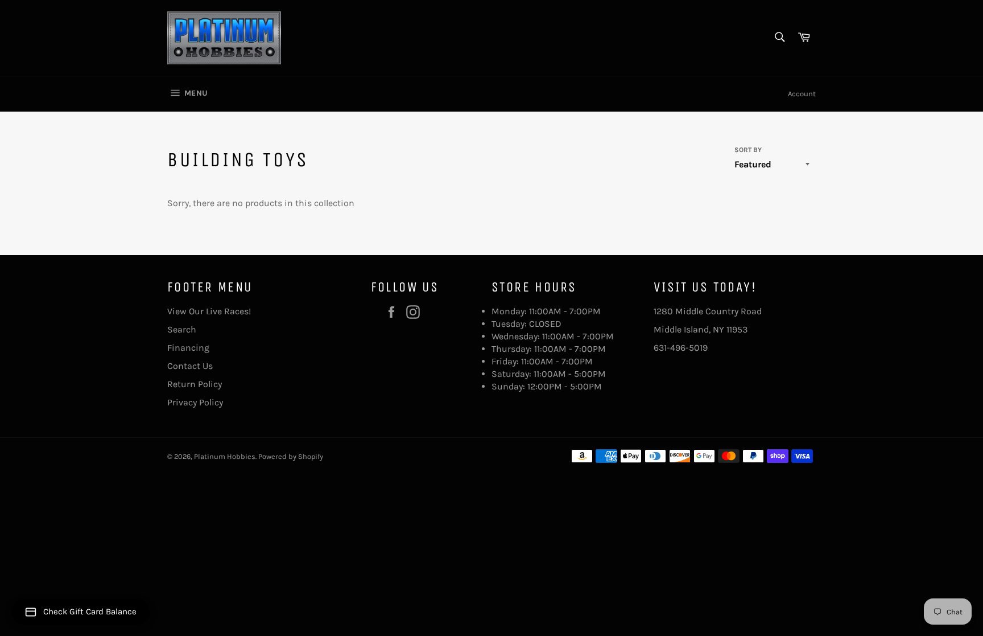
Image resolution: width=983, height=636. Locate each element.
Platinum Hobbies (224, 456)
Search (181, 329)
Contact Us (190, 365)
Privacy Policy (195, 402)
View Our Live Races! (209, 311)
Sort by (748, 150)
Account (802, 93)
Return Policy (194, 384)
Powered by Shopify (290, 456)
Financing (188, 347)
